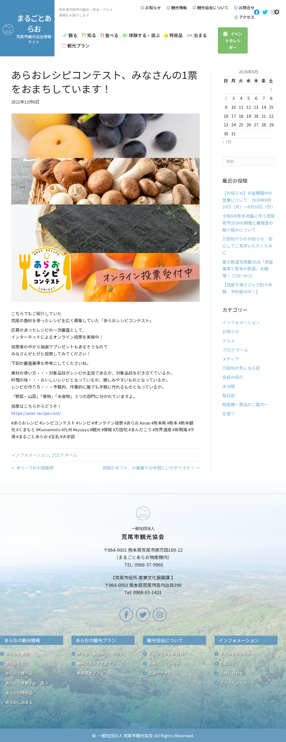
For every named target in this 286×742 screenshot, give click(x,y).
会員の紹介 (232, 377)
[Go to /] (143, 552)
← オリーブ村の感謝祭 (32, 468)
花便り (228, 413)
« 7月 (227, 141)
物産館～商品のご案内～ (245, 404)
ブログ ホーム (64, 455)
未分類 (228, 386)
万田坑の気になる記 (241, 368)
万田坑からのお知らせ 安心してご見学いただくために (247, 246)
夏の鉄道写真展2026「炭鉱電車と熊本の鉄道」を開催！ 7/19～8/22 (247, 269)
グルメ (228, 340)
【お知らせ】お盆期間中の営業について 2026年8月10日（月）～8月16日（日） (248, 200)
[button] (256, 12)
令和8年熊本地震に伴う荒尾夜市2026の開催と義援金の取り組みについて (248, 223)
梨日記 (228, 395)
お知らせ (230, 331)
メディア (230, 359)
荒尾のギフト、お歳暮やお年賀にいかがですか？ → (151, 468)
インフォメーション (30, 455)
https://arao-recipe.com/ (36, 413)
